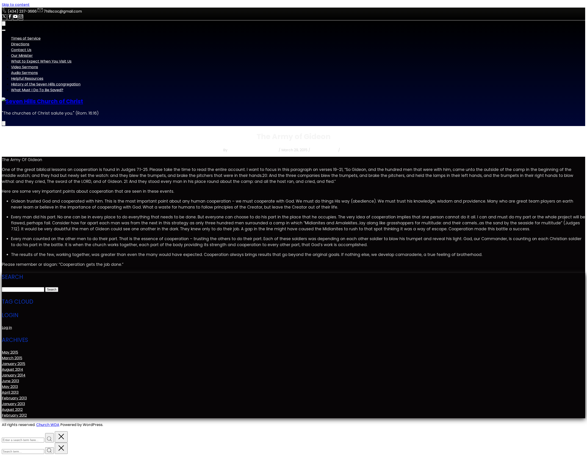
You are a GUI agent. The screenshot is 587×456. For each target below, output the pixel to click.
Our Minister (22, 55)
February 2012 (14, 415)
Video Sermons (24, 67)
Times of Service (26, 38)
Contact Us (21, 49)
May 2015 (10, 352)
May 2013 (10, 386)
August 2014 (12, 369)
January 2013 (13, 404)
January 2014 (13, 375)
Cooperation (352, 150)
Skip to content (16, 4)
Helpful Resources (27, 78)
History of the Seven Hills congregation (45, 84)
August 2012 (12, 409)
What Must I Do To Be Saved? (37, 90)
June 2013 (10, 381)
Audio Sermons (24, 72)
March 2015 (12, 358)
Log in (7, 327)
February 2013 (14, 398)
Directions (20, 44)
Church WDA (47, 424)
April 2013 (10, 392)
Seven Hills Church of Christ (253, 150)
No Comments (324, 150)
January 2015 (13, 363)
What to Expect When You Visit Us (41, 61)
